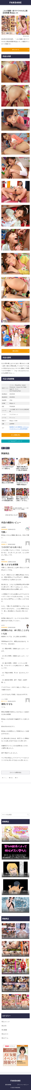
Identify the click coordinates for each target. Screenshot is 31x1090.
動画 (8, 448)
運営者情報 (8, 1084)
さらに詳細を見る (15, 435)
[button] (28, 815)
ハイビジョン (25, 427)
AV (3, 448)
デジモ (15, 427)
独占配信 (12, 427)
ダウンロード (15, 49)
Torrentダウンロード (16, 441)
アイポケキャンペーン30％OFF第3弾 (18, 428)
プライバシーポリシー (23, 1084)
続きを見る (15, 351)
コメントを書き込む (15, 772)
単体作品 (20, 427)
